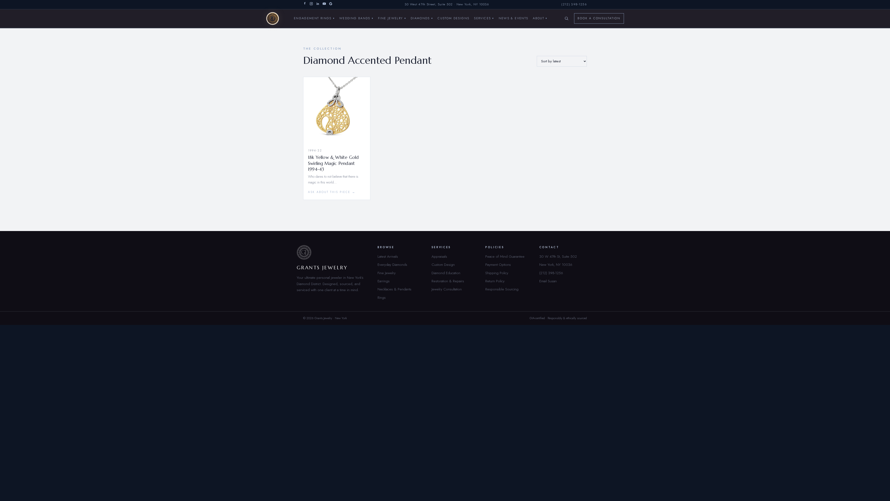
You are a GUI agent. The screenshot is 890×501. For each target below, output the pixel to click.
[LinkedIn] (317, 4)
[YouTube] (324, 4)
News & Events (513, 18)
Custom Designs (453, 18)
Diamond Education (446, 273)
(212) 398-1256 (574, 4)
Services (484, 18)
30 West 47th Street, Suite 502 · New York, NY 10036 (447, 4)
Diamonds (422, 18)
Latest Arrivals (388, 256)
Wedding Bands (356, 18)
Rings (382, 297)
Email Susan (548, 281)
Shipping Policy (496, 273)
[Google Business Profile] (330, 4)
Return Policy (495, 281)
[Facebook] (304, 4)
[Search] (566, 18)
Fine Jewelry (392, 18)
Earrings (384, 281)
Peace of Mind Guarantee (504, 256)
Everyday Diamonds (392, 264)
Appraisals (439, 256)
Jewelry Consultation (447, 289)
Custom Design (443, 264)
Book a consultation (599, 18)
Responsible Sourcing (501, 289)
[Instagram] (311, 4)
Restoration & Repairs (448, 281)
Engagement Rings (314, 18)
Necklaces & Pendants (394, 289)
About (540, 18)
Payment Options (498, 264)
